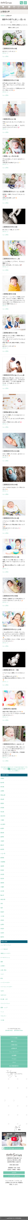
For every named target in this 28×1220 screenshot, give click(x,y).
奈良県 (2, 874)
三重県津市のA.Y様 (14, 108)
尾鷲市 (2, 803)
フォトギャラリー (14, 1052)
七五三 (2, 991)
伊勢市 (2, 920)
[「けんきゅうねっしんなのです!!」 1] (5, 1109)
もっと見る (5, 56)
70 (22, 768)
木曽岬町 (3, 861)
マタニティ (3, 1016)
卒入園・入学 (4, 999)
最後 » (17, 770)
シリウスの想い (14, 1037)
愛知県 (2, 832)
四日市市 (3, 816)
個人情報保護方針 (14, 1066)
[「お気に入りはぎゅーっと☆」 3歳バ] (5, 1091)
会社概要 (14, 1055)
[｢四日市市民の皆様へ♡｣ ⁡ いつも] (23, 1109)
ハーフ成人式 (4, 949)
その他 (2, 916)
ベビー (2, 974)
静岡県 (2, 857)
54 (14, 768)
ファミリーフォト (5, 1003)
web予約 (14, 1172)
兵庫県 (2, 791)
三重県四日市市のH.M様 (14, 440)
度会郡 (2, 799)
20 (19, 767)
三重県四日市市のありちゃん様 (14, 364)
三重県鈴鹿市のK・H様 (14, 659)
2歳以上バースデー (5, 953)
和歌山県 (3, 795)
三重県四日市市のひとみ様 (14, 619)
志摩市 (2, 924)
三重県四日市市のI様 (14, 38)
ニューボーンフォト (6, 945)
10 (16, 767)
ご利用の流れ (14, 1044)
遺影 (2, 961)
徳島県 (2, 882)
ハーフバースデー (5, 982)
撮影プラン (14, 1041)
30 (22, 767)
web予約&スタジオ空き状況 (14, 1218)
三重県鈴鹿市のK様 (14, 283)
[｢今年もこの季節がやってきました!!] (13, 1100)
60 (19, 768)
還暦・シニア (4, 1007)
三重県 (2, 820)
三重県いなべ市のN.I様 (14, 146)
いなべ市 (3, 853)
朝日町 (2, 878)
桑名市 (2, 845)
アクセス (14, 1059)
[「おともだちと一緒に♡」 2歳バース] (13, 1091)
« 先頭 (8, 767)
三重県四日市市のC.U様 (14, 546)
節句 (2, 978)
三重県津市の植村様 (14, 698)
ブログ (14, 1062)
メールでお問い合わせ (14, 1176)
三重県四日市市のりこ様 (14, 248)
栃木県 (2, 782)
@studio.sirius (9, 1030)
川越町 (2, 887)
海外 (2, 907)
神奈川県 (3, 899)
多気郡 (2, 807)
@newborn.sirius (18, 1030)
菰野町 (2, 836)
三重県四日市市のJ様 (14, 216)
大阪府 (2, 841)
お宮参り (3, 965)
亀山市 (2, 895)
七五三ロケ (3, 995)
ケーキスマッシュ (5, 957)
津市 (2, 903)
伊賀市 (2, 928)
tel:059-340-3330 (21, 2)
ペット (2, 1011)
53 (11, 768)
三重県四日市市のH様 (14, 474)
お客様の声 (14, 1048)
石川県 (2, 891)
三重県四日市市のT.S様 (14, 70)
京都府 (2, 778)
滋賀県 (2, 866)
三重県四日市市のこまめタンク (14, 733)
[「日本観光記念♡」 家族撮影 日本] (23, 1082)
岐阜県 (2, 849)
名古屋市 (3, 824)
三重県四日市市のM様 (14, 585)
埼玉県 (2, 811)
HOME (2, 15)
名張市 (2, 932)
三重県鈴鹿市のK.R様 (14, 402)
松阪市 (2, 912)
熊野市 (2, 937)
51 (6, 768)
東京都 (2, 786)
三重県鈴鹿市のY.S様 (14, 322)
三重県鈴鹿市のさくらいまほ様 (14, 181)
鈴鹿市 (2, 828)
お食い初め (3, 970)
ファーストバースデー (6, 986)
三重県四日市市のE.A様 (14, 507)
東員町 (2, 870)
